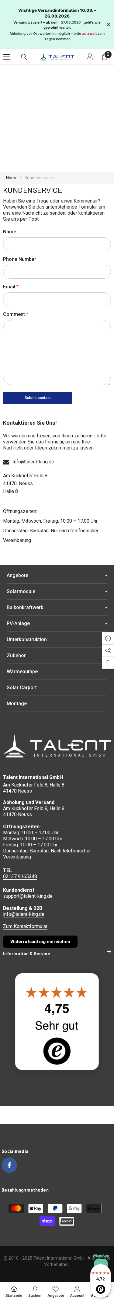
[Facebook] (9, 1165)
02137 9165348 (20, 876)
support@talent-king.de (28, 896)
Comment (15, 314)
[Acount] (90, 57)
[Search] (24, 56)
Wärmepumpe (22, 671)
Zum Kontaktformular (25, 926)
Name (9, 232)
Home (12, 177)
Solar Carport (22, 687)
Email (11, 287)
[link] (35, 1291)
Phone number (19, 259)
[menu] (6, 56)
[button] (37, 398)
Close (108, 24)
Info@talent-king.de (33, 462)
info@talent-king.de (23, 914)
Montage (17, 703)
